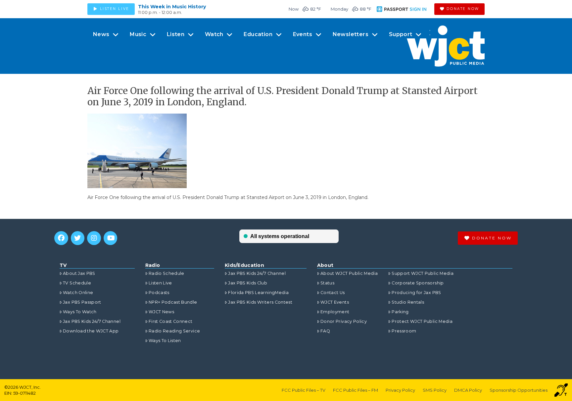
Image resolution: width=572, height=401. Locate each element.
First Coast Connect (171, 321)
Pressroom (404, 330)
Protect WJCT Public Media (422, 321)
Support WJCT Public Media (422, 273)
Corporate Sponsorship (418, 282)
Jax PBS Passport (82, 302)
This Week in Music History (172, 7)
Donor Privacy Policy (343, 321)
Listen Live (160, 282)
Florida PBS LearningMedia (258, 292)
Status (327, 282)
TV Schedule (77, 282)
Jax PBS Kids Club (247, 282)
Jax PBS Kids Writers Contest (260, 302)
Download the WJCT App (91, 330)
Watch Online (78, 292)
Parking (400, 311)
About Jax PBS (79, 273)
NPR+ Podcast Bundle (173, 302)
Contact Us (332, 292)
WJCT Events (334, 302)
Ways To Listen (165, 340)
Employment (335, 311)
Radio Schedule (166, 273)
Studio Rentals (408, 302)
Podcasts (159, 292)
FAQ (325, 330)
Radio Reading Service (174, 330)
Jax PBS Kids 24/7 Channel (91, 321)
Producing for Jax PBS (416, 292)
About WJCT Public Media (349, 273)
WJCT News (161, 311)
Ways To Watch (80, 311)
